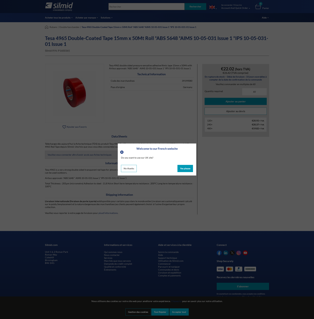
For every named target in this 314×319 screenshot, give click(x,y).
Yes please (185, 168)
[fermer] (122, 151)
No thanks (129, 168)
